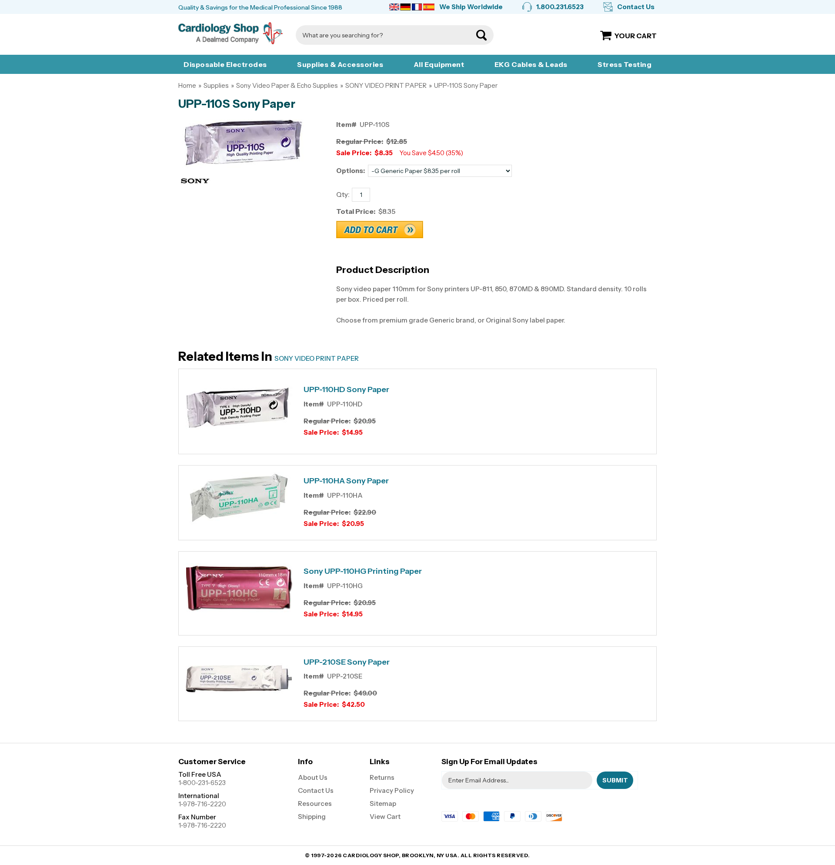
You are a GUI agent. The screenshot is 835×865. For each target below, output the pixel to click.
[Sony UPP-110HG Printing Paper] (239, 590)
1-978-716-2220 (202, 804)
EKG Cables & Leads (531, 64)
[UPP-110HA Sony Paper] (239, 499)
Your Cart (636, 35)
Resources (315, 803)
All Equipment (439, 64)
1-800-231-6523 (202, 782)
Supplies (216, 85)
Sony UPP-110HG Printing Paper (363, 571)
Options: (350, 170)
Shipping (312, 816)
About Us (312, 777)
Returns (382, 777)
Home (187, 85)
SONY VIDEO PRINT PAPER (386, 85)
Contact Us (636, 7)
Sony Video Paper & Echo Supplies (287, 85)
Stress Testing (624, 64)
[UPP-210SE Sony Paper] (239, 680)
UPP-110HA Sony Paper (346, 481)
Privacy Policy (392, 790)
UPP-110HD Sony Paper (346, 389)
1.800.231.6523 (560, 7)
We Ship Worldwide (471, 7)
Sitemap (383, 803)
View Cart (385, 816)
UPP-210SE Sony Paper (347, 662)
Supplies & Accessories (340, 64)
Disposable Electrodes (225, 64)
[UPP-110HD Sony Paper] (239, 408)
